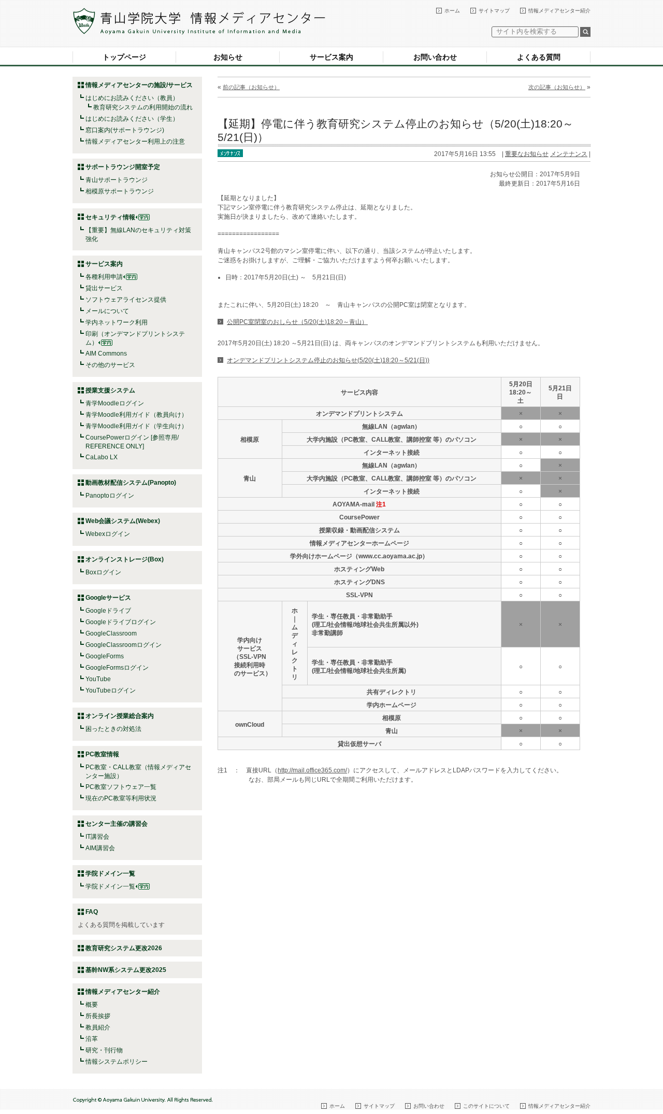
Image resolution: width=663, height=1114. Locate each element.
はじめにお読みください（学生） (132, 118)
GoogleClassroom (111, 633)
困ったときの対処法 (113, 728)
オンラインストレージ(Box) (124, 559)
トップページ (124, 57)
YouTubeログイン (110, 690)
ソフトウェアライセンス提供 (125, 299)
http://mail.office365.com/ (312, 770)
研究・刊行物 (104, 1050)
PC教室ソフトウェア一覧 (120, 787)
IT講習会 (97, 836)
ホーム (452, 10)
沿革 (91, 1038)
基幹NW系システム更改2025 (125, 970)
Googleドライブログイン (120, 622)
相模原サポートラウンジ (119, 191)
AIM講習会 (100, 848)
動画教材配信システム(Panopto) (130, 482)
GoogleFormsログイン (117, 667)
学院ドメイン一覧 (110, 886)
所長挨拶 (97, 1016)
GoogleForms (104, 656)
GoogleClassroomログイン (123, 644)
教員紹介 (97, 1027)
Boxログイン (103, 572)
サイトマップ (494, 10)
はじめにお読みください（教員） (132, 98)
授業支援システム (110, 390)
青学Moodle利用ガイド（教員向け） (136, 414)
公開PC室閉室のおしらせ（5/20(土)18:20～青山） (297, 322)
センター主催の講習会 (116, 823)
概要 (91, 1004)
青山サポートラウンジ (116, 180)
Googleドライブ (108, 610)
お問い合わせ (435, 57)
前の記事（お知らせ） (251, 87)
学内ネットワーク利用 (116, 322)
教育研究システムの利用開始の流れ (143, 107)
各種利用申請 (104, 276)
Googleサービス (108, 597)
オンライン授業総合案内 (119, 716)
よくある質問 (538, 57)
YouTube (98, 679)
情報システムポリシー (116, 1061)
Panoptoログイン (109, 495)
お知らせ (227, 57)
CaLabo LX (101, 457)
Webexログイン (107, 534)
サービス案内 (331, 57)
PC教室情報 (102, 754)
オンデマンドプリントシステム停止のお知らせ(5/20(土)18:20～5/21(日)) (328, 360)
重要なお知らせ (527, 154)
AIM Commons (106, 353)
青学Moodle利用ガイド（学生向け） (136, 426)
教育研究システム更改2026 (123, 948)
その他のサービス (110, 365)
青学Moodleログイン (114, 403)
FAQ (91, 911)
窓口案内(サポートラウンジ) (124, 130)
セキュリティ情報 (110, 217)
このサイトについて (486, 1106)
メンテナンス (568, 154)
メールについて (107, 311)
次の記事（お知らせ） (556, 87)
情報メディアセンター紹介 (559, 10)
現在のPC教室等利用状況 (120, 798)
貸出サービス (104, 288)
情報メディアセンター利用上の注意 (135, 141)
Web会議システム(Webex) (122, 521)
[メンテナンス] (230, 152)
